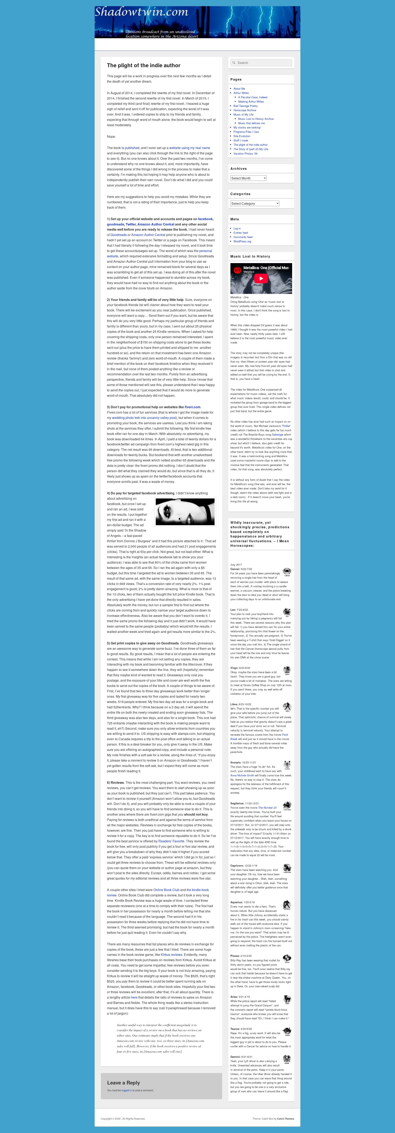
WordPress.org (242, 241)
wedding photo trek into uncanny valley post (144, 417)
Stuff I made (241, 140)
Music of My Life (243, 114)
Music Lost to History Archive (256, 119)
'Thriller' (286, 426)
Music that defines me (251, 123)
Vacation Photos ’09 (245, 153)
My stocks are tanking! (247, 127)
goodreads (115, 224)
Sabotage (277, 434)
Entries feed (241, 233)
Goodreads (118, 234)
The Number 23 (267, 807)
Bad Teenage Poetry (246, 106)
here (134, 997)
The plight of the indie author (250, 145)
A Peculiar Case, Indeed (252, 97)
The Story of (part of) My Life (251, 149)
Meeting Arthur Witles (251, 101)
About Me (239, 88)
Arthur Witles (241, 93)
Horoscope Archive (245, 110)
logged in (127, 1090)
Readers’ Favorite (171, 841)
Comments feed (243, 237)
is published (130, 147)
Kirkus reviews (171, 954)
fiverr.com (192, 407)
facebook (205, 218)
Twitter (131, 224)
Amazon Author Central (155, 224)
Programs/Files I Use (246, 132)
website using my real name (189, 147)
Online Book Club (166, 889)
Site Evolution (242, 136)
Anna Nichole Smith (242, 775)
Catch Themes (285, 1118)
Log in (237, 228)
